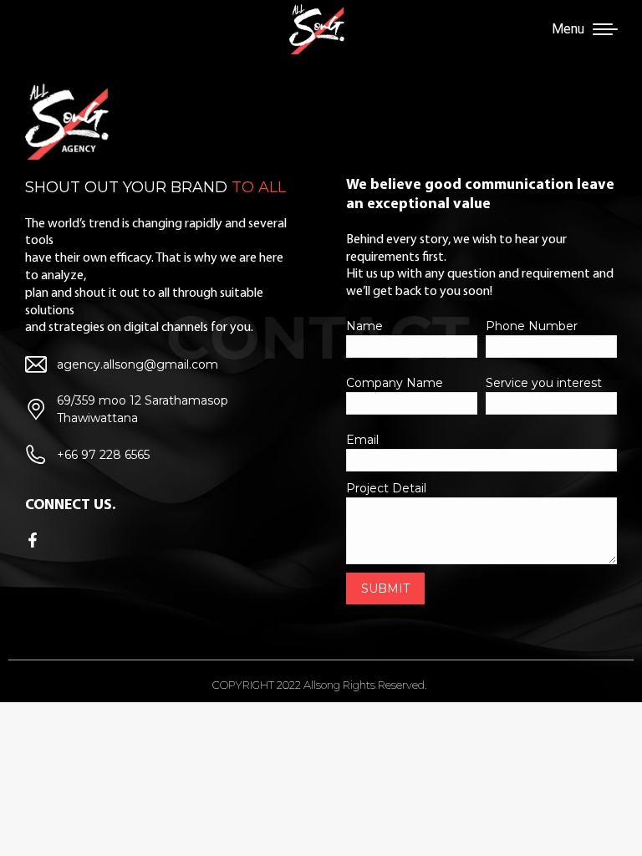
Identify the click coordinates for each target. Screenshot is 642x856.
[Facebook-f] (32, 540)
